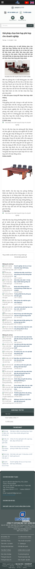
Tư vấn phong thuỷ (23, 554)
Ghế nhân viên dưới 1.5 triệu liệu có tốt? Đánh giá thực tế (21, 455)
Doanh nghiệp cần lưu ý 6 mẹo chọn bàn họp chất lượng (20, 462)
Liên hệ (25, 567)
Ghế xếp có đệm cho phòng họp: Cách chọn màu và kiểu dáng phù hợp (21, 432)
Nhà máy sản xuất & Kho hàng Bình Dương (16, 506)
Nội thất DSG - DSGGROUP (24, 564)
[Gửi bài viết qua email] (25, 42)
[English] (32, 2)
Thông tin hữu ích (6, 557)
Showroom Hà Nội (9, 500)
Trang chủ (4, 566)
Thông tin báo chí (6, 560)
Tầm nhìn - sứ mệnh (7, 543)
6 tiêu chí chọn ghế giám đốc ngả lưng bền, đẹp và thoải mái (21, 440)
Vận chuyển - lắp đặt (24, 560)
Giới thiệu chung (5, 540)
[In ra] (28, 42)
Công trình (19, 566)
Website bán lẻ (12, 20)
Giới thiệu (12, 566)
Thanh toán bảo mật (24, 557)
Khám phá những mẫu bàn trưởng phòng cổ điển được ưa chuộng (20, 447)
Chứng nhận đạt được (7, 546)
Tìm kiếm (30, 25)
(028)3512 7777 (19, 7)
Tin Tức (7, 414)
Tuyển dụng (27, 12)
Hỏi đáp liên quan (23, 546)
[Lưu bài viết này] (31, 42)
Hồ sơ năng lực (13, 12)
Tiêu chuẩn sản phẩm (24, 540)
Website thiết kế (22, 20)
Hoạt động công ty (11, 418)
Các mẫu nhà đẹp (6, 554)
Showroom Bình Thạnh (10, 477)
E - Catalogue (22, 543)
